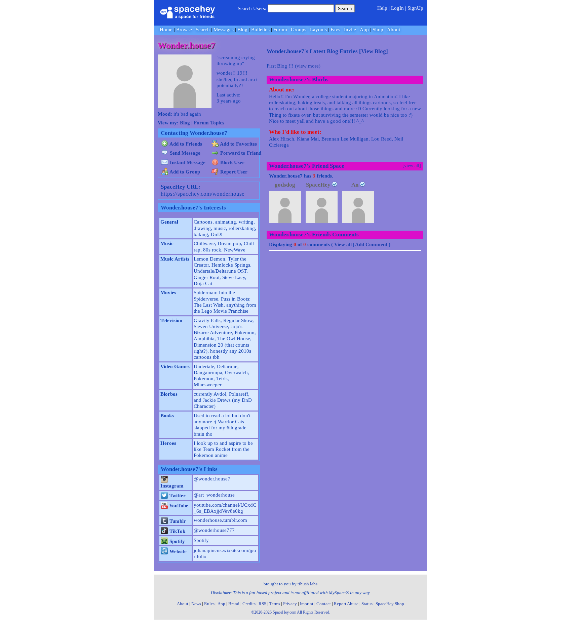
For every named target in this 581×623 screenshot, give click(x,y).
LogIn (397, 8)
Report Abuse (346, 603)
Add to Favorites (238, 144)
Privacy (290, 603)
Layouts (318, 29)
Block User (231, 162)
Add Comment (371, 244)
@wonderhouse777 (214, 530)
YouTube (178, 505)
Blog (242, 29)
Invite (350, 29)
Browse (184, 29)
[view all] (411, 165)
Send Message (184, 153)
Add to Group (184, 171)
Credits (249, 603)
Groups (298, 29)
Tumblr (177, 521)
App (364, 29)
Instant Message (186, 162)
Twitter (177, 495)
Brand (233, 603)
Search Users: (252, 8)
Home (166, 29)
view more (308, 66)
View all (343, 244)
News (196, 603)
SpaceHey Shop (390, 603)
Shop (378, 29)
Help (382, 8)
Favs (335, 29)
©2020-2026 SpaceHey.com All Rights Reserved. (290, 612)
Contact (323, 603)
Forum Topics (209, 122)
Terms (274, 603)
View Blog (373, 51)
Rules (209, 603)
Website (177, 551)
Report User (233, 171)
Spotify (176, 541)
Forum (280, 29)
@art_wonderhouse (214, 495)
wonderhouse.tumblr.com (220, 520)
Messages (224, 29)
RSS (262, 603)
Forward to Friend (240, 153)
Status (367, 603)
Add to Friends (185, 144)
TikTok (176, 531)
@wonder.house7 (212, 478)
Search (345, 8)
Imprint (306, 603)
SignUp (415, 8)
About (393, 29)
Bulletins (260, 29)
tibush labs (307, 583)
